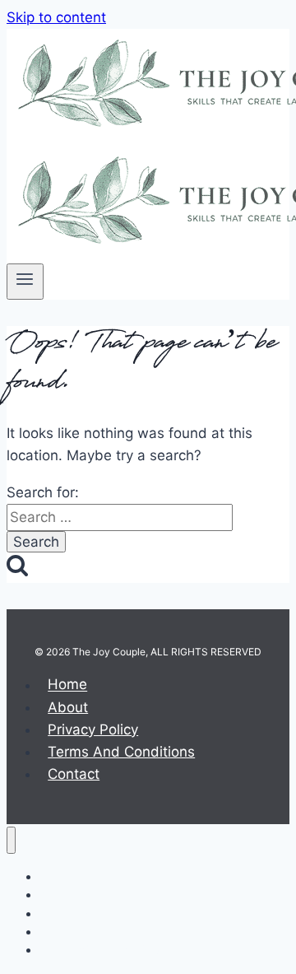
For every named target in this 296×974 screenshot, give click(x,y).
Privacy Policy (93, 729)
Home (67, 685)
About (68, 707)
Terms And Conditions (121, 751)
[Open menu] (25, 281)
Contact (73, 774)
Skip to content (56, 17)
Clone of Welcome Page (103, 950)
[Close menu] (11, 840)
